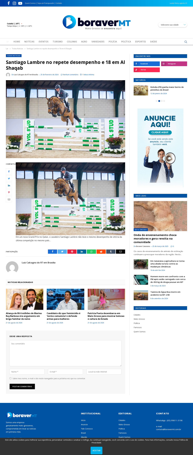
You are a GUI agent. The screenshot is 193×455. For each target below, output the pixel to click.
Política (126, 41)
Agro (84, 41)
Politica (137, 323)
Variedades (98, 41)
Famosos (138, 327)
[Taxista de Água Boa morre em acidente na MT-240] (141, 295)
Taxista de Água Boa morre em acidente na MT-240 (165, 293)
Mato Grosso (141, 230)
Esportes (140, 41)
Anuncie (84, 424)
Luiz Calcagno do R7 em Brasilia (26, 74)
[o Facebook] (9, 171)
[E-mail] (9, 199)
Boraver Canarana (143, 246)
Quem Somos (30, 3)
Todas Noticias (13, 56)
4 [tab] (164, 101)
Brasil (83, 433)
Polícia (113, 41)
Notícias (29, 41)
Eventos (43, 41)
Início (83, 420)
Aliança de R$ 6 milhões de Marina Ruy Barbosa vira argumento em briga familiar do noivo (24, 316)
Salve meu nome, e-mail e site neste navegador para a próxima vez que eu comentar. (49, 378)
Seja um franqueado (45, 3)
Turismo (58, 41)
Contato (59, 3)
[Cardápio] (8, 42)
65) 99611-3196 (175, 420)
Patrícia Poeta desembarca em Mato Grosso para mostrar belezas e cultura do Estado (106, 316)
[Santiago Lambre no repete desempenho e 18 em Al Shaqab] (65, 119)
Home (16, 41)
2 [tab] (159, 101)
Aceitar (97, 450)
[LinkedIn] (9, 185)
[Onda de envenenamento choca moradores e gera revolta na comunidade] (160, 216)
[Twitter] (9, 178)
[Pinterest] (9, 192)
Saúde (153, 41)
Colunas (72, 41)
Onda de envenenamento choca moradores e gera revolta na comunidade (155, 238)
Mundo (84, 437)
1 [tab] (156, 101)
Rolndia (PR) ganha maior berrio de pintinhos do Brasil (163, 88)
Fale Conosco (87, 428)
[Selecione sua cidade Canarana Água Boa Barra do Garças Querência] (172, 24)
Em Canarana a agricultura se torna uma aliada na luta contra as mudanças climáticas (167, 264)
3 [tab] (161, 101)
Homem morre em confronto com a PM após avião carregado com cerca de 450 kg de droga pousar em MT (167, 279)
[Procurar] (185, 42)
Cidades (137, 315)
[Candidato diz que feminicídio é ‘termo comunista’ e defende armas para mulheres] (65, 299)
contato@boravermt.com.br (168, 429)
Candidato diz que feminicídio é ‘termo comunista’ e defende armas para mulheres (63, 316)
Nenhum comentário (70, 74)
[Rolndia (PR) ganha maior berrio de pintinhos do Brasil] (137, 90)
